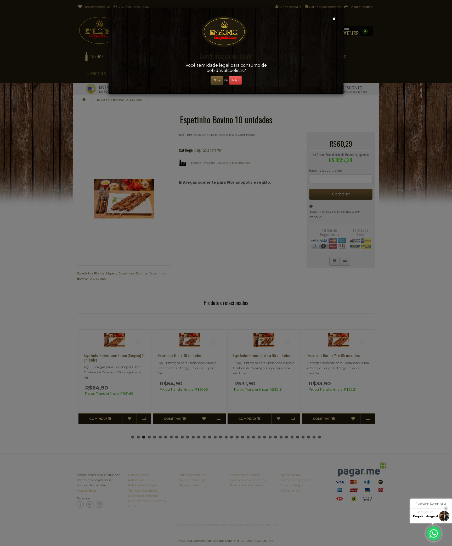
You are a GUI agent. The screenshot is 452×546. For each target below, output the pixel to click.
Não (235, 80)
